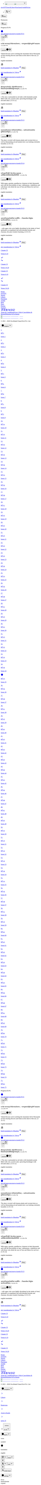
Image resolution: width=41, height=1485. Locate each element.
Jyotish (23, 7)
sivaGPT (3, 7)
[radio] (2, 1446)
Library (13, 7)
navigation (7, 1389)
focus (2, 1480)
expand (3, 1483)
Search (8, 7)
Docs (2, 304)
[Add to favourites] (3, 39)
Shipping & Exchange (12, 314)
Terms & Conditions (7, 312)
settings (6, 1476)
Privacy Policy (18, 312)
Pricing (28, 7)
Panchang (18, 7)
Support (3, 308)
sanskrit (4, 50)
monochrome (5, 1481)
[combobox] (6, 1427)
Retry (23, 68)
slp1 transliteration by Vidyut (10, 72)
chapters (6, 326)
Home (3, 292)
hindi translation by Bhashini (10, 68)
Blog (2, 302)
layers (5, 1434)
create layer (7, 1471)
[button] (20, 39)
